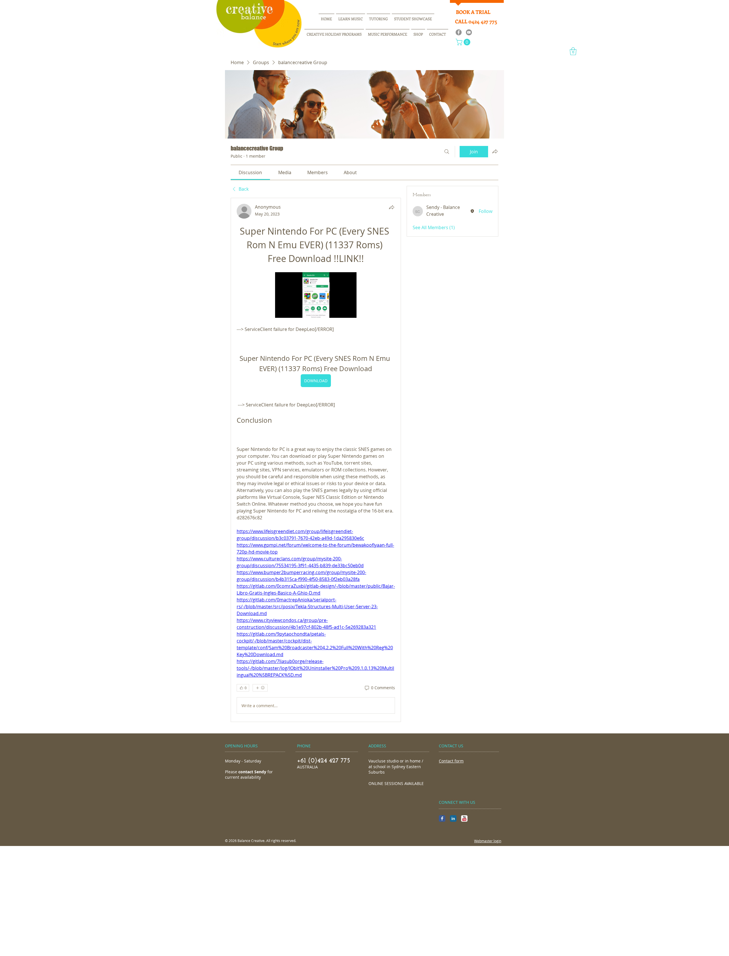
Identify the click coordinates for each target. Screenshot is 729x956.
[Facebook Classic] (442, 818)
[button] (464, 42)
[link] (250, 172)
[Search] (446, 151)
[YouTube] (469, 32)
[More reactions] (260, 687)
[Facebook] (459, 32)
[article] (316, 460)
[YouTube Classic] (464, 818)
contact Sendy (252, 771)
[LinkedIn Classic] (453, 818)
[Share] (391, 207)
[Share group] (495, 151)
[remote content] (316, 295)
